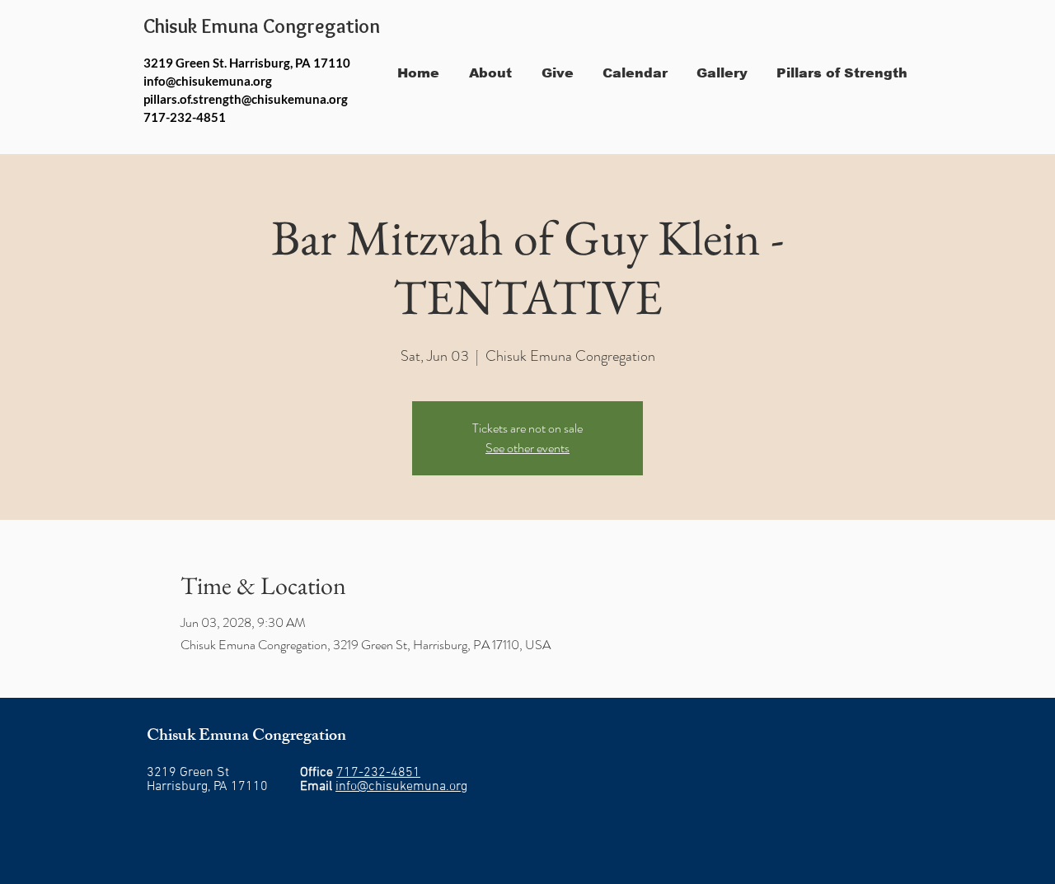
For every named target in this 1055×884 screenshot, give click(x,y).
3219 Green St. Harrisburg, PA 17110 (246, 62)
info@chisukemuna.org (207, 80)
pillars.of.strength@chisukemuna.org (245, 98)
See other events (527, 447)
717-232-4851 (378, 773)
